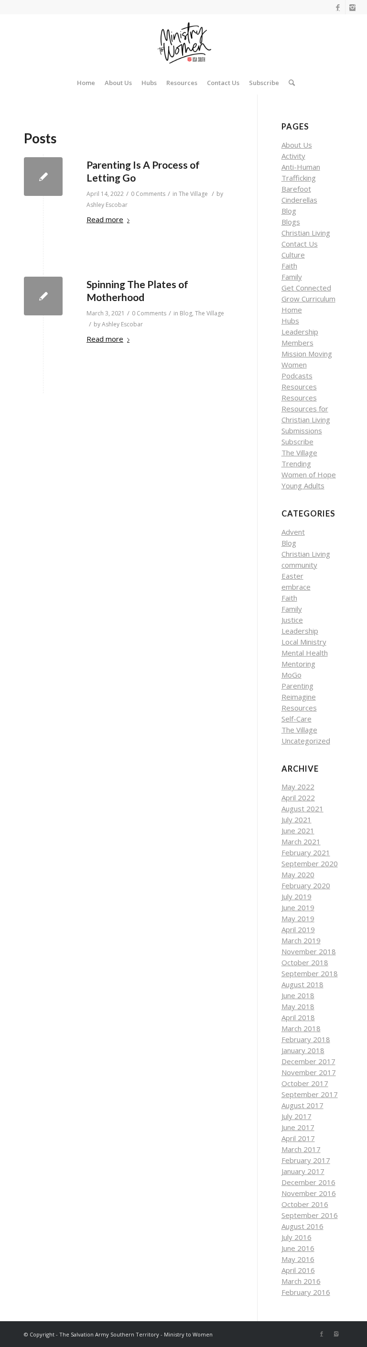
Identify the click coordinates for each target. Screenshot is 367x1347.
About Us (296, 145)
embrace (296, 587)
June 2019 (297, 907)
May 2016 (297, 1259)
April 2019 (298, 929)
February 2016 (305, 1292)
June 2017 (297, 1127)
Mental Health (304, 652)
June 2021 (297, 830)
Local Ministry (303, 642)
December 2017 (308, 1061)
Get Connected (306, 287)
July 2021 (296, 819)
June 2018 (297, 995)
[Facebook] (338, 7)
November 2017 (308, 1072)
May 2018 (297, 1006)
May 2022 (297, 786)
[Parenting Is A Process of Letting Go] (43, 176)
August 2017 (302, 1105)
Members (297, 342)
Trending (296, 463)
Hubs (290, 320)
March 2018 (301, 1028)
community (299, 565)
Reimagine (298, 696)
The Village (193, 194)
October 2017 (304, 1083)
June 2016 (297, 1248)
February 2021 (305, 852)
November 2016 (308, 1193)
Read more (104, 219)
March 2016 (301, 1281)
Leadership (299, 331)
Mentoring (298, 663)
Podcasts (297, 375)
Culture (293, 254)
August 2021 (302, 808)
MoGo (291, 674)
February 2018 (305, 1039)
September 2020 (309, 863)
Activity (293, 156)
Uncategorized (305, 740)
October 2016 (304, 1204)
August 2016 (302, 1226)
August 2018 (302, 984)
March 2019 (301, 940)
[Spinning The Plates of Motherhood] (43, 296)
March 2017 (301, 1149)
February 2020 (305, 885)
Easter (292, 576)
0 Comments (148, 194)
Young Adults (302, 485)
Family (291, 276)
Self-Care (296, 718)
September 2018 (309, 973)
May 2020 (297, 874)
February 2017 (305, 1160)
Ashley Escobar (107, 205)
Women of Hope (308, 474)
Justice (292, 620)
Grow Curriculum (308, 298)
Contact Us (299, 243)
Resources (299, 386)
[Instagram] (352, 7)
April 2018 (298, 1017)
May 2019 (297, 918)
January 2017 (302, 1171)
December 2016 (308, 1182)
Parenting (297, 685)
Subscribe (297, 441)
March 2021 (301, 841)
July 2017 (296, 1116)
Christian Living (305, 232)
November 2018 (308, 951)
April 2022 (298, 797)
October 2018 (304, 962)
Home (291, 309)
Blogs (290, 221)
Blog (186, 313)
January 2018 (302, 1050)
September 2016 (309, 1215)
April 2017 (298, 1138)
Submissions (301, 430)
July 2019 (296, 896)
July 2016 (296, 1237)
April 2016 (298, 1270)
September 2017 (309, 1094)
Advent (293, 532)
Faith (289, 265)
